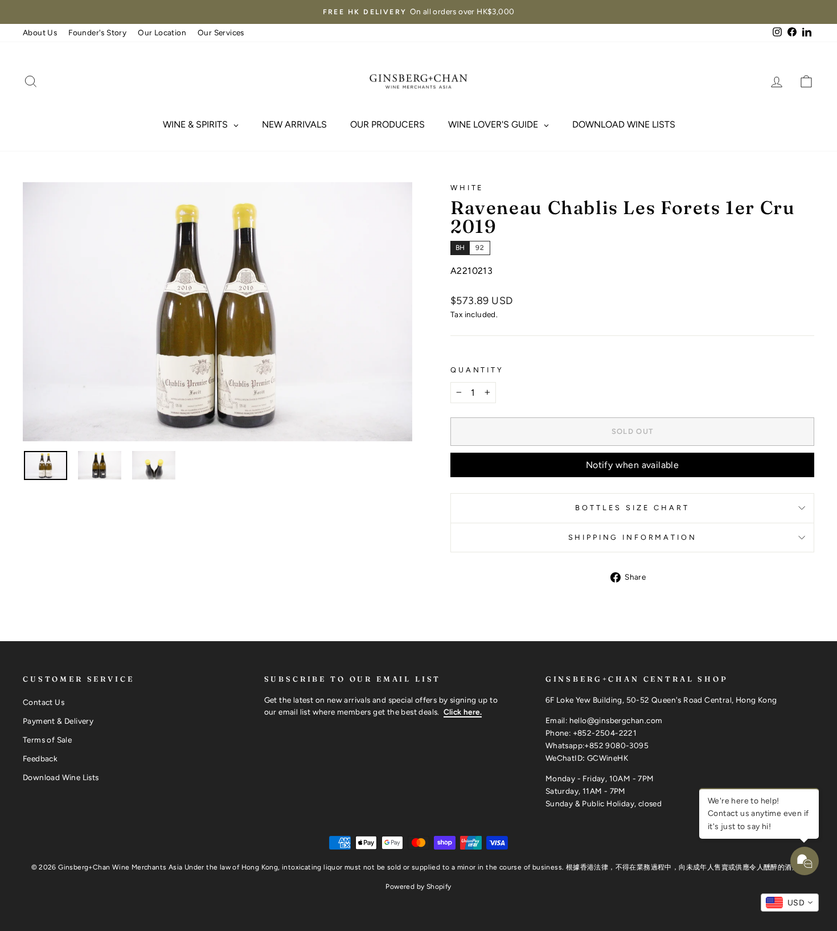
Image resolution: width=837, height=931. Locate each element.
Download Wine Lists (61, 777)
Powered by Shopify (418, 887)
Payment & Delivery (58, 720)
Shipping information (632, 537)
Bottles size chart (632, 507)
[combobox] (790, 902)
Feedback (40, 758)
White (467, 187)
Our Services (221, 32)
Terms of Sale (47, 739)
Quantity (477, 370)
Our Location (162, 32)
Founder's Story (97, 32)
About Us (40, 32)
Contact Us (43, 702)
